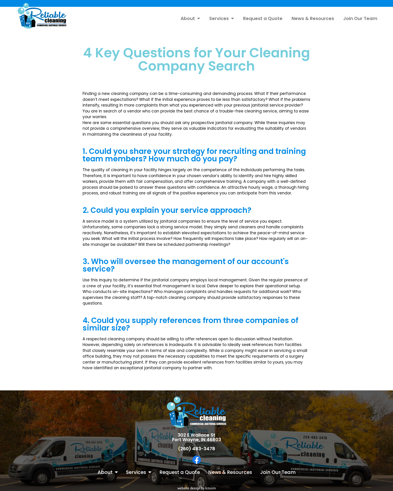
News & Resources (313, 18)
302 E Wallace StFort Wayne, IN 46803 (196, 437)
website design (188, 488)
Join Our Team (360, 18)
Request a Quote (262, 18)
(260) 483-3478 (196, 448)
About (188, 18)
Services (219, 18)
